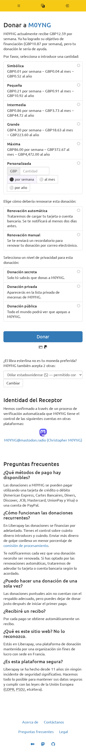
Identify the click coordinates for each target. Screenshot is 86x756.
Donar (43, 336)
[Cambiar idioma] (43, 5)
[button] (19, 5)
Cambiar (13, 383)
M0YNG (39, 24)
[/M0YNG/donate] (67, 5)
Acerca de (30, 722)
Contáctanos (54, 722)
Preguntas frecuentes (36, 732)
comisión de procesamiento (25, 546)
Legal (63, 732)
